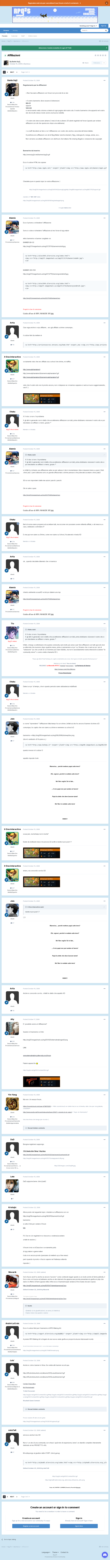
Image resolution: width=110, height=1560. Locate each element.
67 (13, 741)
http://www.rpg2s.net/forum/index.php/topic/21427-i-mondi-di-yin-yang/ (47, 1112)
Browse (6, 30)
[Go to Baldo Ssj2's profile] (6, 62)
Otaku (12, 412)
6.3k (13, 645)
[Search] (106, 30)
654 (13, 1161)
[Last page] (16, 72)
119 (13, 345)
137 (13, 240)
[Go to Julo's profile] (12, 728)
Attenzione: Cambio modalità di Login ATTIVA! (55, 48)
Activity (15, 30)
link (24, 1228)
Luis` (12, 1360)
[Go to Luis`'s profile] (12, 1369)
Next (12, 72)
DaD (12, 1139)
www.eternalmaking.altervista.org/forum (37, 1055)
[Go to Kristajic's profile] (12, 1216)
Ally (12, 1019)
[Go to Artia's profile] (12, 331)
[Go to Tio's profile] (12, 632)
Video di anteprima (69, 665)
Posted (31, 80)
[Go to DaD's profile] (12, 1148)
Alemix (12, 218)
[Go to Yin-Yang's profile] (12, 1103)
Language (45, 1552)
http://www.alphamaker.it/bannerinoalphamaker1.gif (41, 377)
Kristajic (12, 1207)
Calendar (14, 36)
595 (13, 1382)
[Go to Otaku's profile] (12, 420)
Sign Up (103, 26)
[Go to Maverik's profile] (12, 1281)
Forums (4, 36)
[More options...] (104, 80)
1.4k (13, 102)
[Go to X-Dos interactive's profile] (12, 366)
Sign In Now (79, 1526)
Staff (22, 36)
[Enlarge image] (37, 1063)
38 (13, 1229)
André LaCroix (12, 1323)
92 (13, 1294)
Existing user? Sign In (88, 26)
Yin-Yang (12, 1095)
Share (86, 63)
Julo (12, 719)
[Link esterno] (41, 398)
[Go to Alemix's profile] (12, 227)
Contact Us (64, 1552)
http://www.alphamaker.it (31, 369)
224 (13, 1117)
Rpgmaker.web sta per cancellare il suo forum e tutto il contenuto (53, 3)
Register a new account (31, 1526)
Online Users (32, 36)
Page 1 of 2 (25, 72)
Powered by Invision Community (55, 1557)
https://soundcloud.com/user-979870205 (37, 1106)
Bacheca (27, 64)
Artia (12, 323)
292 (13, 1041)
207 (13, 379)
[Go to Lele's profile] (12, 1185)
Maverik (12, 1272)
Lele (12, 1176)
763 (13, 1345)
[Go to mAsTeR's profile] (12, 1439)
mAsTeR (12, 1430)
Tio (12, 623)
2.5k (13, 434)
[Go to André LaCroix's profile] (12, 1332)
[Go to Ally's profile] (12, 1028)
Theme (55, 1552)
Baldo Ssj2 (16, 61)
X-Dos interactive (12, 357)
